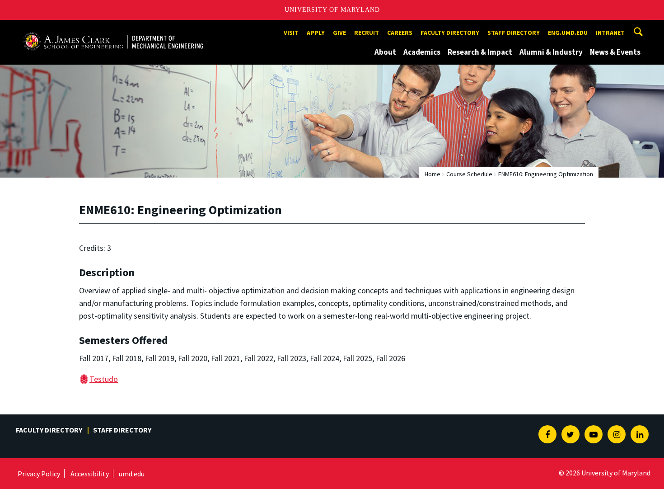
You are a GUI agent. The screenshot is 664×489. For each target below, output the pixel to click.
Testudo (103, 379)
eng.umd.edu (568, 32)
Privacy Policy (39, 473)
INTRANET (610, 32)
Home (432, 174)
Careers (399, 32)
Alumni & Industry (551, 52)
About (385, 52)
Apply (316, 32)
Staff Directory (513, 32)
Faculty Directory (450, 32)
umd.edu (132, 473)
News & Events (615, 52)
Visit (291, 32)
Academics (421, 52)
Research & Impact (480, 52)
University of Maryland (332, 9)
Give (339, 32)
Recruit (366, 32)
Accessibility (89, 473)
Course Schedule (469, 174)
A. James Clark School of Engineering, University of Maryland (113, 28)
